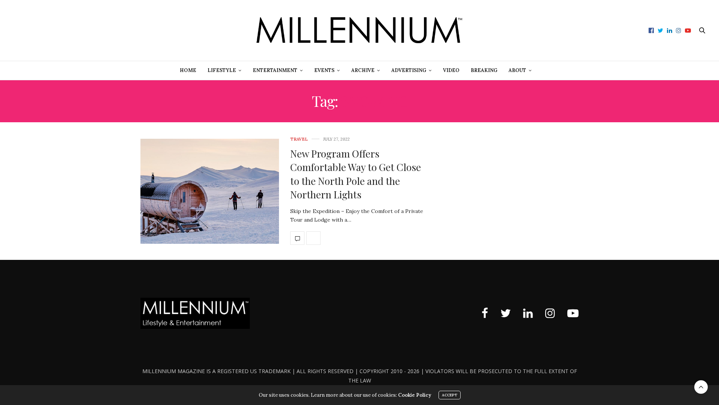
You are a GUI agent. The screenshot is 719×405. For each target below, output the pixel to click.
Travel (299, 139)
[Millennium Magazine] (359, 30)
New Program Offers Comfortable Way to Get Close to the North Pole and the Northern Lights (355, 174)
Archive (362, 70)
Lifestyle (221, 70)
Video (451, 70)
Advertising (408, 70)
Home (188, 70)
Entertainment (275, 70)
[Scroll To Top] (701, 387)
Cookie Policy (414, 395)
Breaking (484, 70)
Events (324, 70)
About (517, 70)
